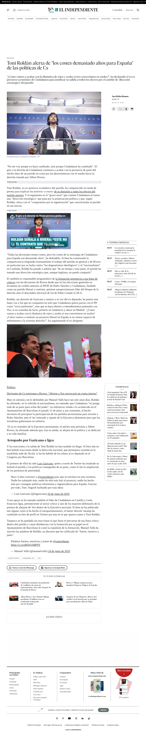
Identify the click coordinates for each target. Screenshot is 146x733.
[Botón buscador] (138, 10)
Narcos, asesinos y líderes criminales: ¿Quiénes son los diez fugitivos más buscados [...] (126, 261)
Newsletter (63, 683)
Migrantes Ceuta (138, 2)
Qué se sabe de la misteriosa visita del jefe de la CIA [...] (125, 273)
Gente (73, 19)
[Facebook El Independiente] (63, 719)
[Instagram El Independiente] (76, 719)
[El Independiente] (73, 10)
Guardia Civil (38, 692)
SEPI (35, 680)
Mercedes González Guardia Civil (121, 2)
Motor (126, 19)
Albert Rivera (13, 558)
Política (10, 58)
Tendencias (94, 19)
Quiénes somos (65, 689)
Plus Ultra (36, 683)
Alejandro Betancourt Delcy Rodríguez (45, 2)
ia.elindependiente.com (97, 696)
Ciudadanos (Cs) (28, 558)
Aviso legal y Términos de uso (53, 725)
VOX (39, 558)
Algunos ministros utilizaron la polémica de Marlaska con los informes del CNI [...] (126, 292)
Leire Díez (36, 695)
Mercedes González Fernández (40, 699)
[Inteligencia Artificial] (97, 692)
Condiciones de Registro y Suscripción (77, 725)
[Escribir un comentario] (132, 109)
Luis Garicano (45, 463)
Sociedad (64, 19)
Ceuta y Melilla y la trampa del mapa (125, 283)
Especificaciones (65, 692)
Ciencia (54, 19)
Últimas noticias (17, 2)
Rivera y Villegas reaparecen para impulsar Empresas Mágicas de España (81, 584)
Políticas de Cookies (98, 725)
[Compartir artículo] (113, 109)
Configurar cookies (113, 725)
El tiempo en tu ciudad (23, 10)
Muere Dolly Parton (104, 2)
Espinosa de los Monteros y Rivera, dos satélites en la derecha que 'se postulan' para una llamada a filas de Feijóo (81, 599)
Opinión (11, 19)
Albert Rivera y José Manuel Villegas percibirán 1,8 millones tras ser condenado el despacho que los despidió (35, 600)
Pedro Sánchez (38, 689)
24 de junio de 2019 (58, 493)
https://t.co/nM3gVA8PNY (25, 544)
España (20, 19)
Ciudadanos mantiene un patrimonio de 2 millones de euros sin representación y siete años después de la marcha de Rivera (36, 586)
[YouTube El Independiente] (69, 719)
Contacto (63, 677)
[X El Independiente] (57, 719)
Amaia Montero (28, 2)
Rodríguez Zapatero (40, 686)
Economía (29, 19)
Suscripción (64, 680)
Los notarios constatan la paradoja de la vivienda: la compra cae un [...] (125, 250)
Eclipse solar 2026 (39, 677)
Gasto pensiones (81, 2)
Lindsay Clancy (92, 2)
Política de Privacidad (34, 725)
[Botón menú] (8, 10)
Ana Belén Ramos (120, 96)
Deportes (82, 19)
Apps (61, 686)
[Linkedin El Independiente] (82, 719)
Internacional (42, 19)
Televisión (105, 19)
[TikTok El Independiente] (89, 719)
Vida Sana (117, 19)
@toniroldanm (46, 476)
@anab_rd (115, 99)
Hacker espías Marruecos (66, 2)
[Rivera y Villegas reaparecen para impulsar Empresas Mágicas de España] (59, 586)
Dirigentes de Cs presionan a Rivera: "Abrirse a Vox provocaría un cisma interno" (52, 393)
